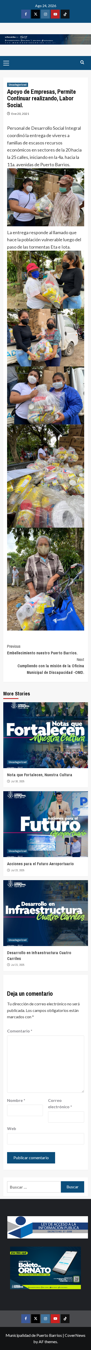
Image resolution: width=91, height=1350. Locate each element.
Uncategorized (18, 84)
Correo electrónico (60, 1103)
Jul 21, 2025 (18, 965)
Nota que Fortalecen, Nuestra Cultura (39, 775)
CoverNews (75, 1335)
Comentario (19, 1030)
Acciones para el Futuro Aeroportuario (40, 863)
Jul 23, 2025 (18, 870)
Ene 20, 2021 (20, 114)
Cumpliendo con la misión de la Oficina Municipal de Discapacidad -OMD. (50, 666)
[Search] (82, 62)
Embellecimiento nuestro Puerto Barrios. (42, 649)
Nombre (16, 1100)
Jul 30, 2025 (18, 781)
